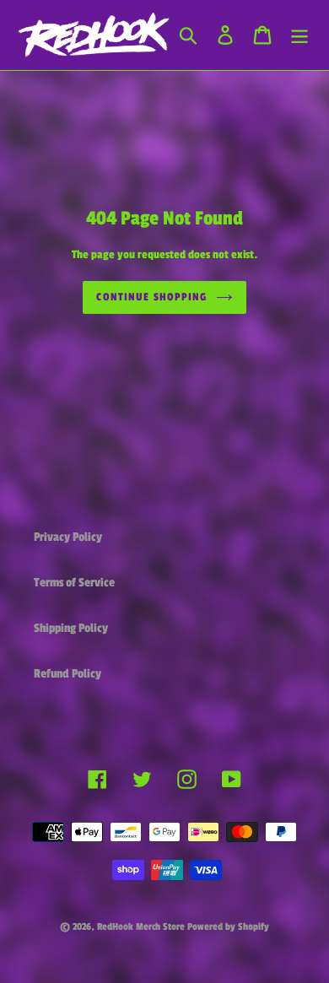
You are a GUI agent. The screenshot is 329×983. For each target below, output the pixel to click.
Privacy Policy (68, 537)
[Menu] (299, 34)
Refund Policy (67, 674)
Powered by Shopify (228, 926)
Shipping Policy (71, 628)
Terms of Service (74, 582)
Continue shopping (151, 297)
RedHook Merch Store (141, 926)
